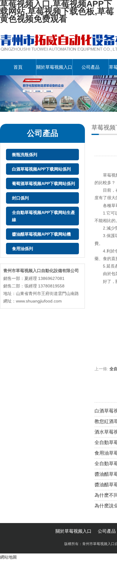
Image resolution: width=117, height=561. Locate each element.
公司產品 (91, 67)
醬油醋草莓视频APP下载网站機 (41, 234)
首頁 (18, 67)
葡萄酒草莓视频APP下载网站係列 (43, 183)
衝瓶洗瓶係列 (24, 154)
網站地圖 (8, 557)
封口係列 (20, 198)
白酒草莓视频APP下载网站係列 (41, 169)
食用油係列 (22, 248)
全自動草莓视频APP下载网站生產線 (43, 216)
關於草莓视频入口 (54, 67)
